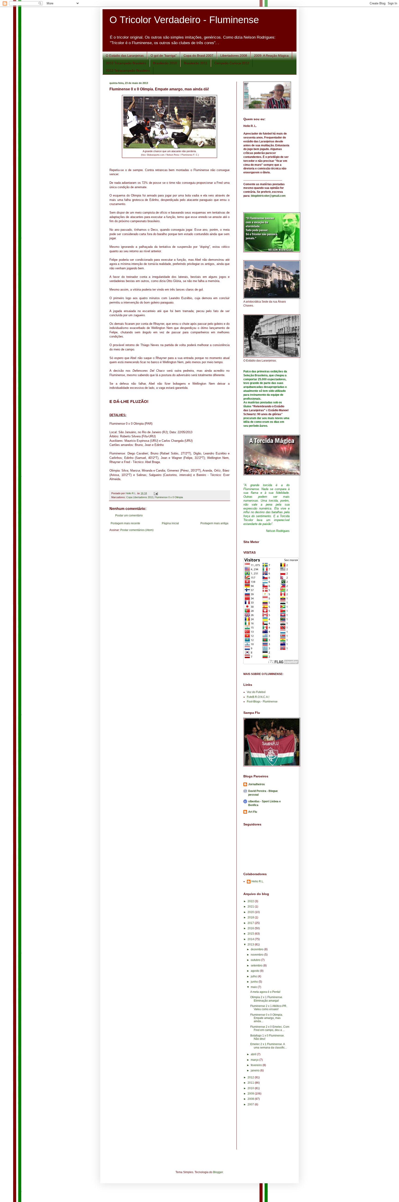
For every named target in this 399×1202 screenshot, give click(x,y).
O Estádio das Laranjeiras (125, 55)
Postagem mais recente (125, 523)
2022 (251, 901)
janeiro (255, 1070)
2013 (251, 944)
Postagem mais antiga (214, 523)
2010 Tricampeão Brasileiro (126, 63)
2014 (251, 939)
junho (255, 981)
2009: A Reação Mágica (271, 55)
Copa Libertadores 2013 (139, 497)
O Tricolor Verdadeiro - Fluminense (184, 19)
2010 (251, 1088)
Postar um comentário (129, 515)
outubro (256, 960)
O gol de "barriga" (164, 55)
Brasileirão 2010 (165, 63)
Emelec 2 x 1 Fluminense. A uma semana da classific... (268, 1046)
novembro (257, 954)
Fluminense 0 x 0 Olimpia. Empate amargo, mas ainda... (266, 1018)
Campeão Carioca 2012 (231, 63)
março (255, 1059)
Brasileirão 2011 (195, 63)
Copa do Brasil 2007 (198, 55)
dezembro (257, 949)
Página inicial (170, 523)
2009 (251, 1093)
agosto (255, 970)
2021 (251, 906)
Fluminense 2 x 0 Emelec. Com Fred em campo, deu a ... (269, 1028)
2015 (251, 933)
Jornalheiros (256, 784)
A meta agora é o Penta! (265, 991)
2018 (251, 917)
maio (254, 987)
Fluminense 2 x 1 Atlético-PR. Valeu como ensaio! (268, 1007)
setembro (257, 965)
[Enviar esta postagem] (156, 493)
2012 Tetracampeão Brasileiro (128, 70)
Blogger (218, 1172)
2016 (251, 928)
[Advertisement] (264, 1131)
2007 (251, 1104)
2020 (251, 912)
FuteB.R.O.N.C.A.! (258, 697)
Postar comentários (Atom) (137, 530)
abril (254, 1054)
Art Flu (252, 811)
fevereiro (257, 1065)
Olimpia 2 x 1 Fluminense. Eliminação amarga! (266, 999)
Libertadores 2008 (233, 55)
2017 (251, 923)
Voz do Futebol (256, 692)
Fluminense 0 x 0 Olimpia (169, 497)
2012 (251, 1077)
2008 (251, 1099)
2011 (251, 1082)
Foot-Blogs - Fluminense (262, 701)
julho (254, 976)
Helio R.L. (257, 881)
